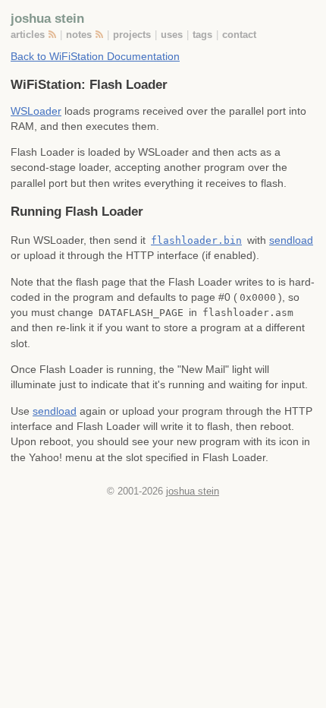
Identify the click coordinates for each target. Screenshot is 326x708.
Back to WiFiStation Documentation (95, 56)
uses (172, 34)
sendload (291, 240)
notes (79, 34)
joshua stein (47, 18)
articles (28, 34)
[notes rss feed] (100, 34)
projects (132, 34)
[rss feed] (53, 34)
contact (239, 34)
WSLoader (36, 111)
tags (202, 34)
